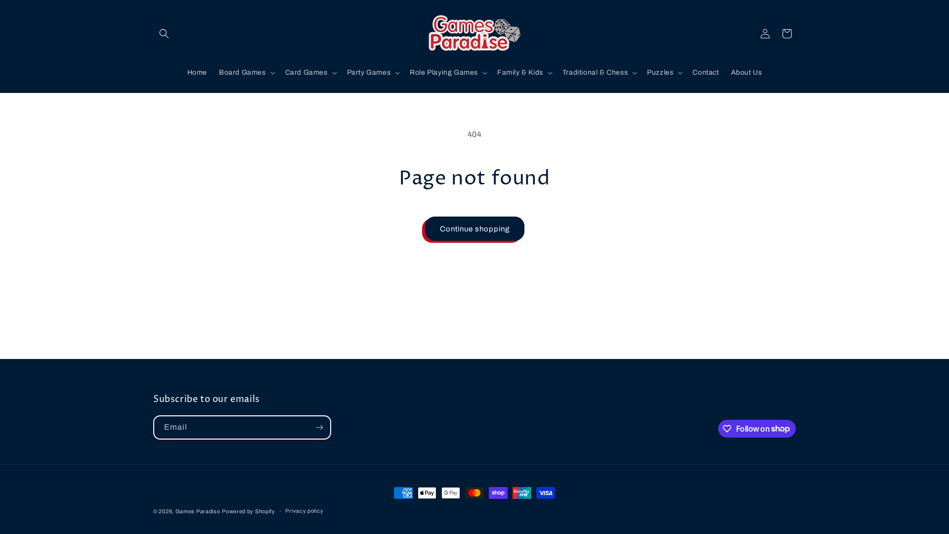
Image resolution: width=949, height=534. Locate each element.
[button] (164, 33)
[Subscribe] (319, 427)
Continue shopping (475, 229)
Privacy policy (304, 511)
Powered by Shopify (248, 511)
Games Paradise (197, 511)
